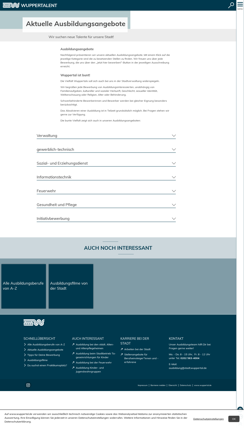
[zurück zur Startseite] (11, 5)
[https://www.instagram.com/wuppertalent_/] (28, 385)
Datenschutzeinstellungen (208, 419)
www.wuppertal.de (202, 385)
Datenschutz (185, 385)
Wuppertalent (39, 5)
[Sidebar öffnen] (240, 4)
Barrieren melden (158, 385)
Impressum (143, 385)
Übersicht (172, 385)
